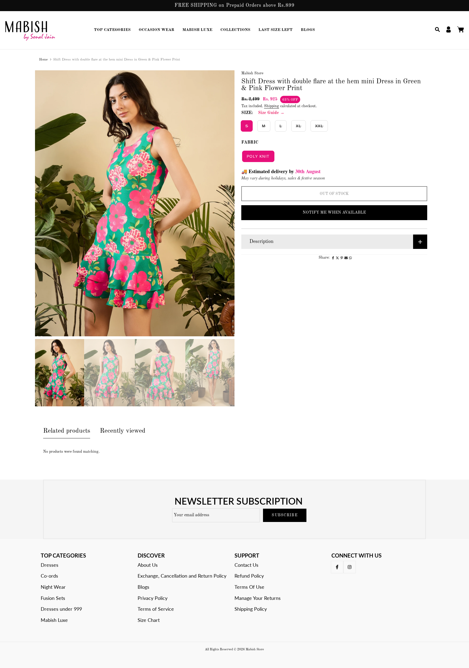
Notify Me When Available (334, 213)
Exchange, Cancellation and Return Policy (182, 576)
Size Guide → (271, 113)
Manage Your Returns (257, 598)
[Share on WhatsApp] (350, 258)
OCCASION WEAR (156, 30)
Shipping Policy (250, 609)
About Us (148, 565)
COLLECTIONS (235, 30)
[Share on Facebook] (333, 258)
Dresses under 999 (61, 609)
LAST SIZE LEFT (275, 30)
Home (43, 59)
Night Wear (53, 587)
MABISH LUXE (197, 30)
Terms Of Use (249, 587)
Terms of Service (156, 609)
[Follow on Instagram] (349, 567)
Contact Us (246, 565)
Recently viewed (122, 431)
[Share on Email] (346, 258)
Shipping (271, 106)
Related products (66, 431)
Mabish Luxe (54, 620)
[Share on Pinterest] (342, 258)
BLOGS (308, 30)
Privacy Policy (152, 598)
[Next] (224, 203)
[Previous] (45, 203)
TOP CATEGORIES (112, 30)
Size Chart (149, 620)
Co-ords (49, 576)
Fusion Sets (53, 598)
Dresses (49, 565)
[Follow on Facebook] (337, 567)
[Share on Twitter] (337, 258)
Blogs (143, 587)
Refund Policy (249, 576)
